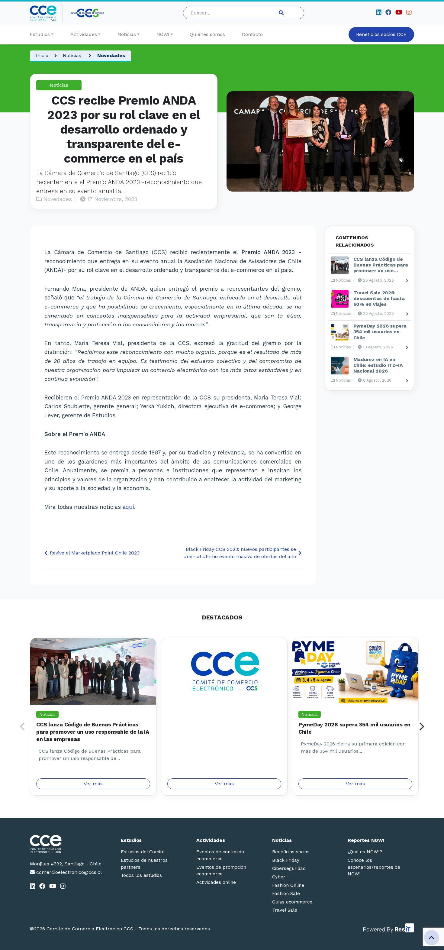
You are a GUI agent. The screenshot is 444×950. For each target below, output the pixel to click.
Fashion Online (288, 885)
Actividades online (216, 882)
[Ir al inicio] (46, 13)
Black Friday (285, 860)
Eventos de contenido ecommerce (220, 855)
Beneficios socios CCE (381, 34)
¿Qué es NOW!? (365, 852)
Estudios (40, 34)
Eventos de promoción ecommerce (221, 870)
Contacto (252, 34)
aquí (128, 507)
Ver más (93, 784)
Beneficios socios (291, 852)
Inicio (42, 55)
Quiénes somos (207, 34)
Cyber (278, 877)
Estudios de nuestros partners (144, 864)
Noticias (126, 34)
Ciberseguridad (289, 868)
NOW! (162, 34)
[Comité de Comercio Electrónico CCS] (66, 844)
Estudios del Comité (143, 852)
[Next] (421, 726)
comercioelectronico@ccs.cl (68, 872)
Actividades (83, 34)
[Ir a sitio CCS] (88, 13)
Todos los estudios (141, 875)
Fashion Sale (286, 893)
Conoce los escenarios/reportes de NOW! (374, 867)
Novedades (111, 55)
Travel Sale (284, 910)
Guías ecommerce (292, 902)
